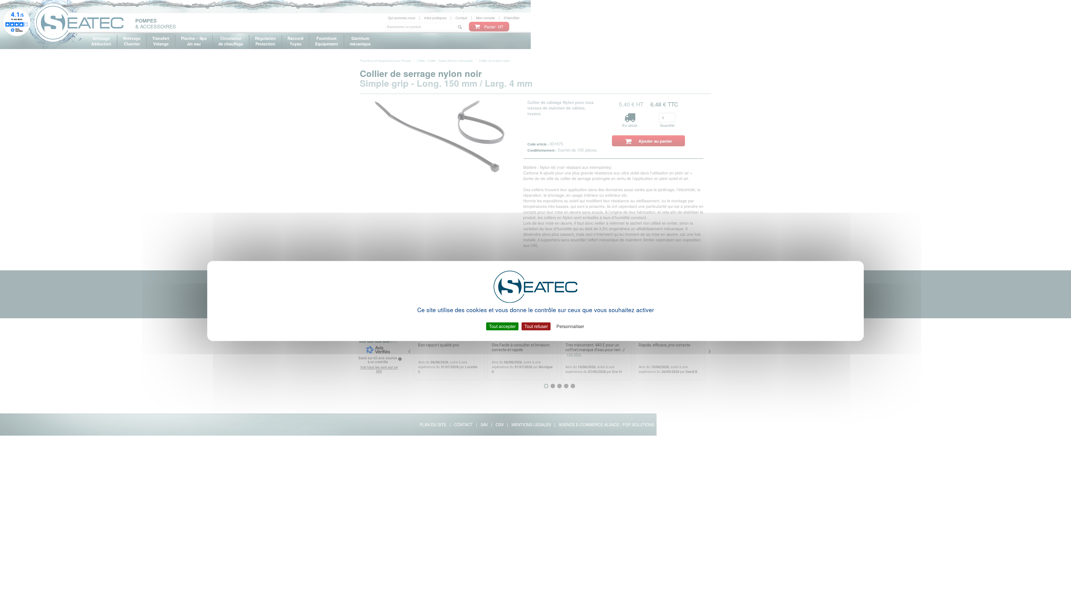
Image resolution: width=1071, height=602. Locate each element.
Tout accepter (502, 326)
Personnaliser (570, 326)
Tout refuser (536, 326)
